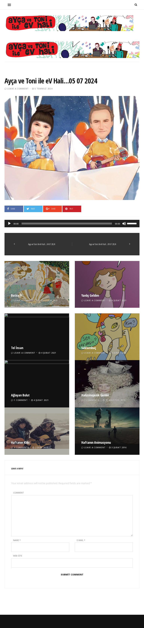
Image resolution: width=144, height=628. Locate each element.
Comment (18, 492)
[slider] (132, 223)
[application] (72, 223)
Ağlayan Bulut (20, 395)
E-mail (81, 540)
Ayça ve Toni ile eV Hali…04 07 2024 (41, 244)
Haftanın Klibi (20, 442)
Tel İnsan (17, 348)
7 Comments (91, 400)
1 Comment (21, 400)
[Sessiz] (124, 223)
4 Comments (21, 447)
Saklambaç (88, 348)
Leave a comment (18, 88)
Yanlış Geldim (90, 295)
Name (17, 540)
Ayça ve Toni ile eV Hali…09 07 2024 (102, 244)
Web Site (17, 555)
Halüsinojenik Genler (95, 395)
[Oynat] (9, 223)
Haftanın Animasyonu (96, 442)
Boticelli (16, 295)
